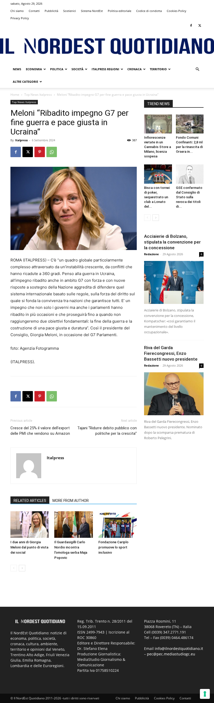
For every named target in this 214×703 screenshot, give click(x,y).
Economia (34, 69)
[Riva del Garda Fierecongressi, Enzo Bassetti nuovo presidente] (174, 393)
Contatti (34, 11)
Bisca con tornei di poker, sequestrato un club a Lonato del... (157, 197)
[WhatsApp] (51, 152)
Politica (56, 69)
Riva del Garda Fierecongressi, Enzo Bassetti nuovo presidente (171, 353)
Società (78, 69)
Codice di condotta (149, 11)
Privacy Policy (19, 18)
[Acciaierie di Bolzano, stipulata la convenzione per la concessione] (174, 282)
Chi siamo (17, 11)
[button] (197, 69)
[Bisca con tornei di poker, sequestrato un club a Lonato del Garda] (158, 173)
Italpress (21, 140)
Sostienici (69, 11)
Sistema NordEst (92, 11)
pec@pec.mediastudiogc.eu (171, 653)
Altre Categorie (25, 82)
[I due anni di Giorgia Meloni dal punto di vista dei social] (29, 524)
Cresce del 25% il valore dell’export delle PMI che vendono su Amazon (40, 431)
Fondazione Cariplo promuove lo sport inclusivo (113, 547)
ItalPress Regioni (105, 69)
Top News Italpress (38, 94)
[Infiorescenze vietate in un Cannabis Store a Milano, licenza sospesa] (158, 123)
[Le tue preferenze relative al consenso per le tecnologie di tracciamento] (205, 694)
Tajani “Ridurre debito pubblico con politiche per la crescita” (107, 431)
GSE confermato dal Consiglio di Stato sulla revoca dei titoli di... (189, 197)
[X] (200, 25)
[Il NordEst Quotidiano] (107, 46)
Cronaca (134, 69)
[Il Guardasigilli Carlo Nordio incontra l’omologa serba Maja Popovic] (73, 524)
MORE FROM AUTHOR (70, 501)
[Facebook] (191, 25)
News (17, 69)
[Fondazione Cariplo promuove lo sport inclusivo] (117, 524)
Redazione (151, 254)
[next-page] (22, 568)
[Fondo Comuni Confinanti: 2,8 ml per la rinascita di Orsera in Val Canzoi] (190, 123)
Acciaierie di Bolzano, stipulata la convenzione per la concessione (172, 242)
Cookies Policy (176, 11)
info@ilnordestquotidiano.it (179, 648)
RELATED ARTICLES (30, 501)
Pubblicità (51, 11)
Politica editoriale (119, 11)
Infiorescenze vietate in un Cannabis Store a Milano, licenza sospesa (157, 147)
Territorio (158, 69)
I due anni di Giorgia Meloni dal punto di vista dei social (29, 547)
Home (14, 94)
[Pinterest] (39, 152)
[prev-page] (13, 568)
